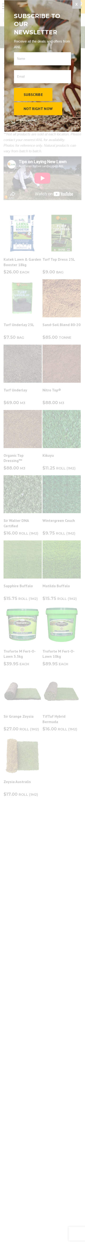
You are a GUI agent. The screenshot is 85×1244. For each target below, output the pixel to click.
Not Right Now (38, 108)
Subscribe (33, 94)
